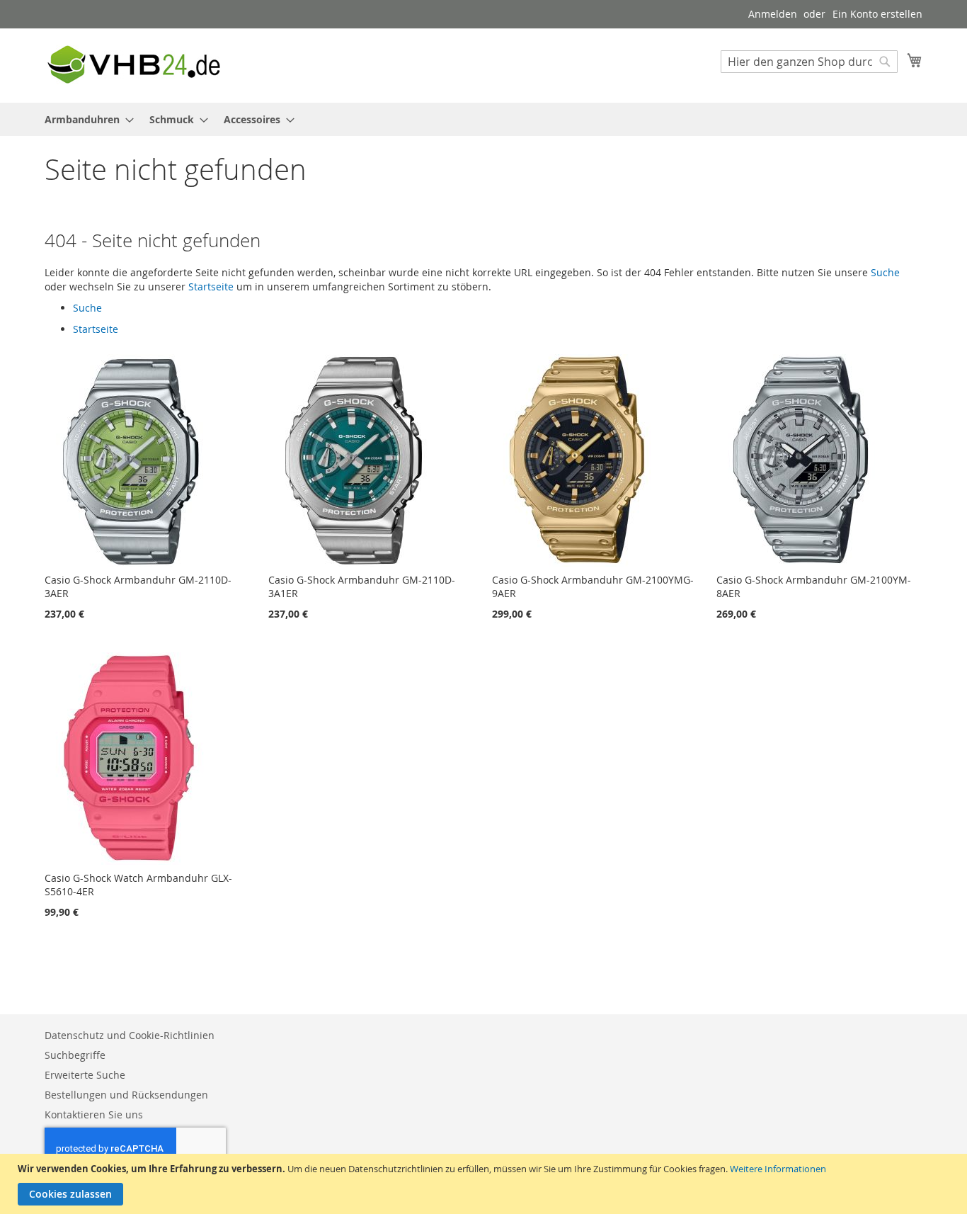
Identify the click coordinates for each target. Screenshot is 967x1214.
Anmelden (772, 14)
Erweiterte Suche (85, 1075)
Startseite (211, 286)
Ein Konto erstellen (877, 14)
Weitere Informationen (778, 1168)
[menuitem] (85, 119)
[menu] (483, 119)
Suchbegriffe (75, 1055)
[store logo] (133, 65)
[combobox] (809, 61)
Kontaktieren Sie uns (94, 1114)
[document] (485, 1184)
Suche (885, 272)
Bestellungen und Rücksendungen (126, 1094)
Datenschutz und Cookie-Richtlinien (129, 1035)
